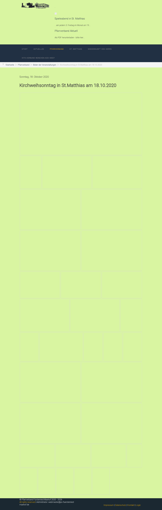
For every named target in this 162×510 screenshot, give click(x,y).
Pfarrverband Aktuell (66, 30)
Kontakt (130, 505)
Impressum (109, 505)
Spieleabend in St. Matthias (70, 18)
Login (138, 505)
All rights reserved (27, 502)
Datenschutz (120, 505)
